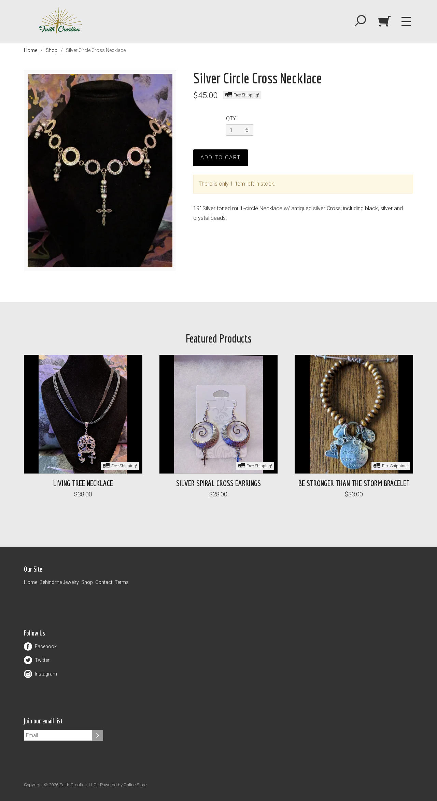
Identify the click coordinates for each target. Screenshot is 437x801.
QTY (231, 118)
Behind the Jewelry (59, 582)
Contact (103, 582)
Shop (51, 50)
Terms (122, 582)
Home (30, 50)
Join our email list (43, 721)
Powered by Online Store (123, 784)
